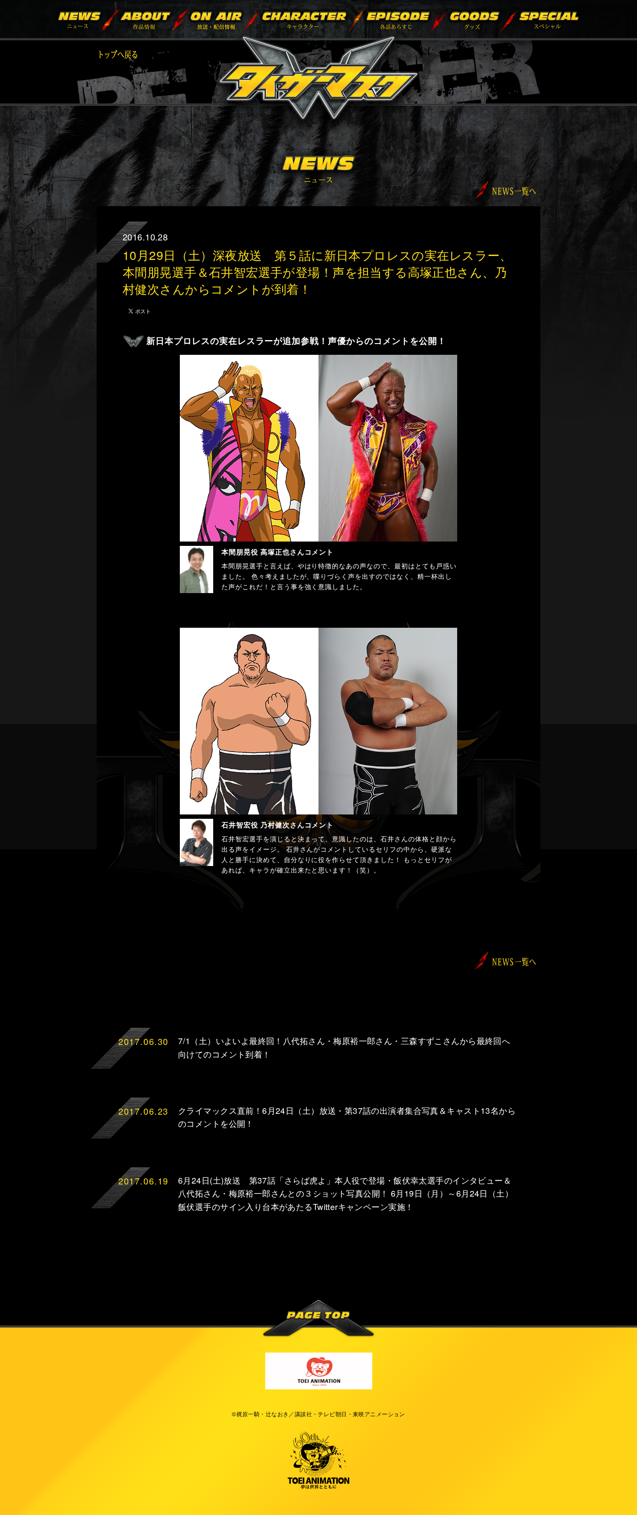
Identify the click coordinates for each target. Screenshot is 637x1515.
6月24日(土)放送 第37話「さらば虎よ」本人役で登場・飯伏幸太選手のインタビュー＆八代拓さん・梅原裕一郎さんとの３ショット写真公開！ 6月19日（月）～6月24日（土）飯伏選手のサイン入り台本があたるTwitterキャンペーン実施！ (345, 1193)
